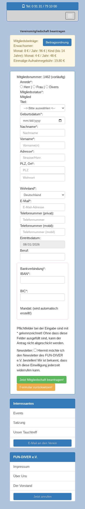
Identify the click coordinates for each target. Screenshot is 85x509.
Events (18, 413)
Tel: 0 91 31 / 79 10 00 (41, 6)
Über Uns (20, 476)
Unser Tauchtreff (25, 432)
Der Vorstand (22, 486)
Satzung (19, 422)
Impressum (21, 466)
